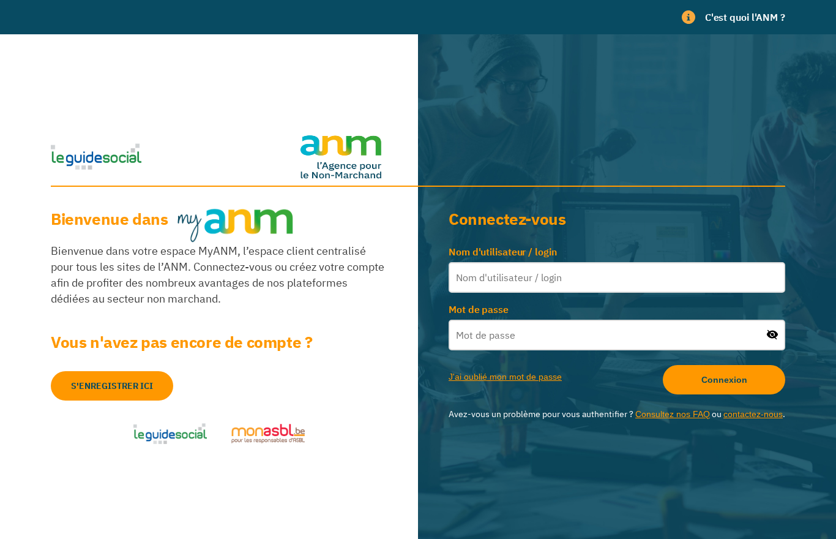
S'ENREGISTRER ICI (112, 385)
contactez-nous (753, 414)
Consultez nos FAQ (672, 414)
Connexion (724, 380)
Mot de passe (479, 309)
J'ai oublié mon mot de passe (505, 377)
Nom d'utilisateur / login (503, 252)
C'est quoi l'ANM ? (745, 17)
